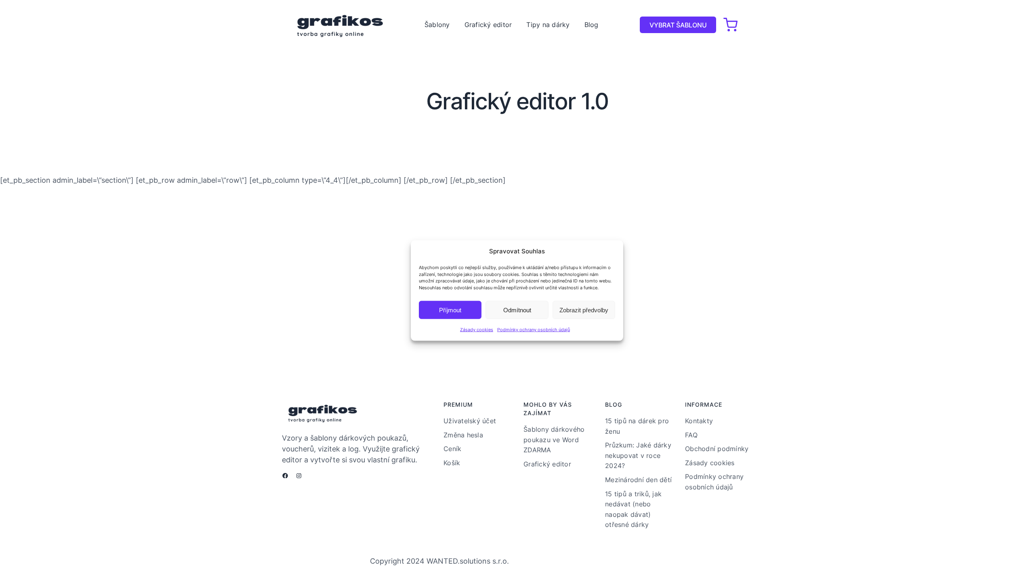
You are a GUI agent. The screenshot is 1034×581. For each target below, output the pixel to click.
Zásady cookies (476, 329)
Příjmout (450, 309)
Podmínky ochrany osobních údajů (533, 329)
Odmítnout (517, 309)
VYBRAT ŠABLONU (678, 25)
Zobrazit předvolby (583, 309)
